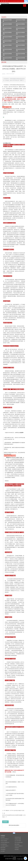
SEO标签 (14, 857)
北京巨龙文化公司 (18, 837)
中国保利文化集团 (18, 838)
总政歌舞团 (3, 837)
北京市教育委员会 (4, 844)
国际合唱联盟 (17, 844)
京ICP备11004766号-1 (9, 858)
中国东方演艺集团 (4, 840)
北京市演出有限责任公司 (5, 842)
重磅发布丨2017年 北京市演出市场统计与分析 (15, 810)
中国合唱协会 (3, 849)
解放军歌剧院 (3, 847)
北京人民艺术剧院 (18, 840)
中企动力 (19, 858)
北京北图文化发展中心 (4, 845)
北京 (22, 858)
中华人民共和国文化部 (18, 842)
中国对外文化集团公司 (18, 845)
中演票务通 (17, 847)
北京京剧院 (3, 851)
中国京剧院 (17, 849)
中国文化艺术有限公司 (4, 838)
